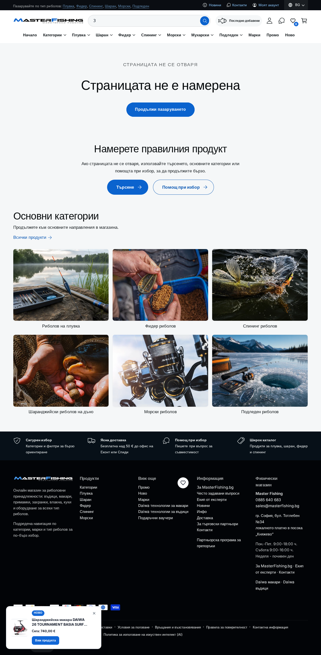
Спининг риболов (260, 326)
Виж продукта (45, 640)
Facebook (55, 5)
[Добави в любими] (183, 482)
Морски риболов (160, 411)
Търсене (125, 187)
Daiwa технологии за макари (163, 505)
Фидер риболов (160, 326)
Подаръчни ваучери (155, 517)
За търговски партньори (217, 523)
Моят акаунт (269, 5)
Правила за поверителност (226, 627)
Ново (142, 493)
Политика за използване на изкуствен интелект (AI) (143, 634)
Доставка (205, 517)
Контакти (239, 5)
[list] (160, 446)
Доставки (105, 627)
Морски (174, 35)
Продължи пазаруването (160, 109)
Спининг (149, 35)
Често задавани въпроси (218, 493)
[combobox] (149, 21)
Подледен (228, 35)
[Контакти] (281, 21)
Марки (143, 499)
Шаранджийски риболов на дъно (61, 411)
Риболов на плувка (60, 326)
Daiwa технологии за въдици (163, 511)
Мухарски (200, 35)
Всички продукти (29, 237)
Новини (215, 5)
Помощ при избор (181, 187)
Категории (52, 35)
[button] (304, 21)
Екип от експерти (211, 499)
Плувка (79, 35)
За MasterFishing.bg (215, 487)
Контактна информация (270, 627)
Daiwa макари (268, 582)
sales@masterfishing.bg (277, 505)
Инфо (202, 511)
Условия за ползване (133, 627)
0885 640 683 (268, 499)
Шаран (102, 35)
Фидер (124, 35)
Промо (143, 487)
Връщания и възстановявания (178, 627)
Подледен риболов (260, 411)
